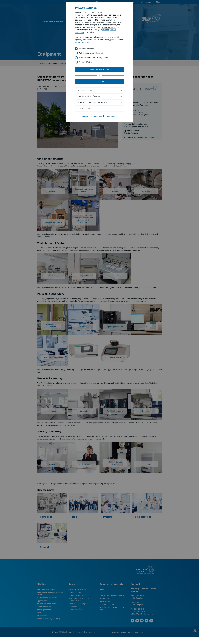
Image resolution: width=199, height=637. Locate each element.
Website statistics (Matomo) (91, 53)
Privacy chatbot (111, 116)
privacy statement (82, 42)
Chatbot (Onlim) (85, 62)
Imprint (85, 116)
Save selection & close (99, 69)
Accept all (99, 82)
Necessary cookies (87, 48)
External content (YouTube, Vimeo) (93, 58)
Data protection (96, 116)
